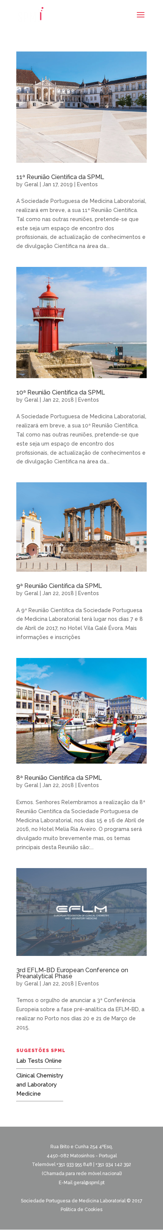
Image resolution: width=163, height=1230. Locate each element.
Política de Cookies (81, 1209)
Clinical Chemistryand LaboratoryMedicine (39, 1084)
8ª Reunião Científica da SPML (59, 777)
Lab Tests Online (39, 1060)
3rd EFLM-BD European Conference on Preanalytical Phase (72, 973)
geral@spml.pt (89, 1182)
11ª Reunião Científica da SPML (60, 177)
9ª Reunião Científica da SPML (59, 585)
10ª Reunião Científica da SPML (60, 392)
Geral (31, 184)
